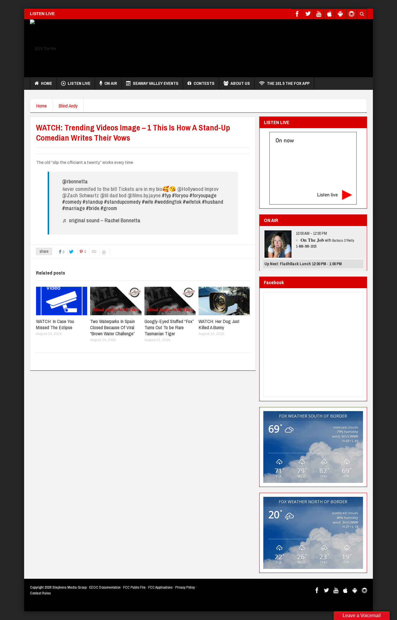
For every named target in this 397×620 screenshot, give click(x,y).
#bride (92, 208)
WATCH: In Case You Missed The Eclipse (55, 324)
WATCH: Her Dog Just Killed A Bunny (219, 324)
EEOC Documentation (105, 587)
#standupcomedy (122, 201)
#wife (147, 201)
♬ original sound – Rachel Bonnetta (101, 220)
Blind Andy (68, 105)
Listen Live (79, 83)
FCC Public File (134, 587)
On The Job (312, 239)
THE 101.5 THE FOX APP (288, 83)
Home (46, 83)
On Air (110, 83)
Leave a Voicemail (362, 615)
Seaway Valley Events (155, 83)
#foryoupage (203, 195)
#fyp (166, 195)
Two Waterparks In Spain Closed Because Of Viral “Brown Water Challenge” (112, 327)
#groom (109, 208)
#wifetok (192, 201)
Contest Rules (40, 593)
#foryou (180, 195)
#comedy (71, 201)
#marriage (73, 208)
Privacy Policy (185, 587)
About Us (240, 83)
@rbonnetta (75, 181)
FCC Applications (160, 587)
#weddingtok (168, 201)
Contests (204, 83)
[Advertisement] (261, 47)
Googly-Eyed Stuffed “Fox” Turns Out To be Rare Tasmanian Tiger (169, 327)
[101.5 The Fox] (43, 48)
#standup (93, 201)
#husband (212, 201)
